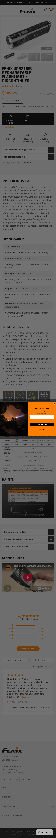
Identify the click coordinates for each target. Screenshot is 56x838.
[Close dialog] (54, 403)
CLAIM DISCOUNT (42, 424)
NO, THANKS (42, 429)
